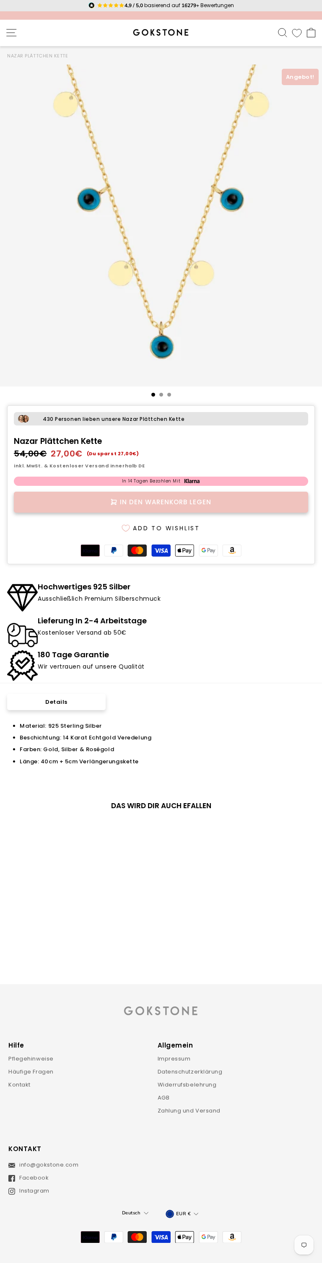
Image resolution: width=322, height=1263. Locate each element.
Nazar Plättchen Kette (37, 55)
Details (56, 702)
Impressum (174, 1059)
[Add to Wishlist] (117, 831)
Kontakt (19, 1085)
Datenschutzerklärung (190, 1072)
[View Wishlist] (296, 33)
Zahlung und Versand (189, 1111)
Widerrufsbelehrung (187, 1085)
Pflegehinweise (31, 1059)
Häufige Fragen (31, 1072)
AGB (164, 1098)
